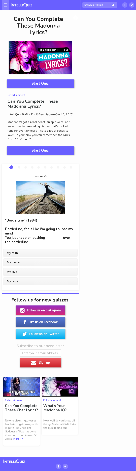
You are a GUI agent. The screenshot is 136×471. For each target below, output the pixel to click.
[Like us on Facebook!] (124, 5)
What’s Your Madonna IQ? (55, 408)
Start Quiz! (40, 83)
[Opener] (5, 5)
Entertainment (16, 95)
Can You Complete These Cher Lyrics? (21, 408)
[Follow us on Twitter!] (131, 5)
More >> (18, 439)
